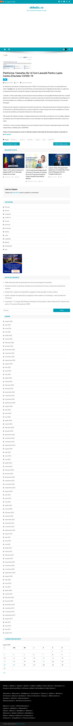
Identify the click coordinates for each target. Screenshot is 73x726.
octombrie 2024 (10, 399)
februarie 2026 (9, 342)
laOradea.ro (6, 698)
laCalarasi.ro (22, 696)
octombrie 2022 (10, 484)
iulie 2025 (8, 367)
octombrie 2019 (10, 611)
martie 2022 (8, 509)
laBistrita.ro (29, 710)
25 (14, 665)
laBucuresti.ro (16, 693)
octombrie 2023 (10, 441)
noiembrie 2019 (9, 608)
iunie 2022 (8, 498)
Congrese (8, 214)
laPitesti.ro (14, 698)
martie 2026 (8, 339)
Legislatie (8, 239)
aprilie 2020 (8, 590)
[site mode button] (65, 49)
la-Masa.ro (33, 686)
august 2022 (9, 491)
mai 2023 (8, 459)
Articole (7, 207)
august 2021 (9, 534)
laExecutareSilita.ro (16, 688)
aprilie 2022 (8, 505)
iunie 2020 (8, 583)
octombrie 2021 (10, 526)
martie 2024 (8, 424)
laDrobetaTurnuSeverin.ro (23, 700)
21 (43, 661)
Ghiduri (7, 232)
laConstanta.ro (35, 693)
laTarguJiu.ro (7, 718)
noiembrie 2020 (9, 565)
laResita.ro (21, 713)
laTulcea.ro (25, 718)
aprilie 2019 (8, 633)
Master (7, 242)
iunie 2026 (8, 328)
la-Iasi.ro (12, 706)
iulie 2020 (8, 580)
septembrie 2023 (10, 445)
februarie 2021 (9, 555)
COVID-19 (8, 217)
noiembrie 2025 (9, 353)
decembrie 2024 (10, 392)
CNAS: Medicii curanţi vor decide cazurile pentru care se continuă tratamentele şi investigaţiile (62, 144)
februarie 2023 (9, 470)
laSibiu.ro (5, 715)
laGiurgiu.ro (45, 696)
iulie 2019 (8, 622)
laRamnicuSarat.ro (23, 698)
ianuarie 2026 (9, 346)
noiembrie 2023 (9, 438)
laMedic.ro (13, 686)
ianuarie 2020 (9, 601)
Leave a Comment (27, 82)
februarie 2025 (9, 385)
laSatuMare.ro (29, 713)
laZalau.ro (32, 718)
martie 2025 (8, 381)
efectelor (30, 139)
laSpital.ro (20, 686)
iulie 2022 (8, 495)
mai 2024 (8, 417)
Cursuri (7, 221)
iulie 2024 (8, 410)
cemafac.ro (13, 139)
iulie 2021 (8, 537)
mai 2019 (8, 629)
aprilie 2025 (8, 378)
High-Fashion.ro (51, 688)
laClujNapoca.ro (25, 693)
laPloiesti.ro (59, 693)
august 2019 (9, 618)
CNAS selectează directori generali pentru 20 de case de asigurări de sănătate (28, 282)
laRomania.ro (7, 693)
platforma (51, 139)
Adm (17, 82)
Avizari (7, 210)
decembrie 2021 (10, 519)
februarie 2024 (9, 427)
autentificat (16, 192)
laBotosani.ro (7, 713)
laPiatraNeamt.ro (41, 688)
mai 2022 (8, 502)
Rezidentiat (8, 246)
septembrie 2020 (10, 572)
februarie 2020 (9, 597)
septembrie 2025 (10, 360)
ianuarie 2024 (9, 431)
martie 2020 (8, 594)
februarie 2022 (9, 512)
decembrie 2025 (10, 349)
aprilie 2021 (8, 548)
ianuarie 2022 (9, 516)
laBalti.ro (32, 688)
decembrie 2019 (10, 604)
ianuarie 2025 (9, 388)
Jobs (6, 235)
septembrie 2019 (10, 615)
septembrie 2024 (10, 403)
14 (43, 658)
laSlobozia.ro (20, 715)
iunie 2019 (8, 626)
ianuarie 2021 (9, 558)
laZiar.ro (45, 686)
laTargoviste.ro (28, 715)
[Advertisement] (36, 33)
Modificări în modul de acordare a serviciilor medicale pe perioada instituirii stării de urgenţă (13, 144)
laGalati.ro (52, 693)
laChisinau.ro (26, 688)
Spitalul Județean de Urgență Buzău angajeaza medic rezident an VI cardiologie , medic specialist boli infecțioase (35, 297)
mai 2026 (8, 332)
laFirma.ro (51, 686)
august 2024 (9, 406)
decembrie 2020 (10, 562)
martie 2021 (8, 551)
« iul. (4, 673)
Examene (8, 228)
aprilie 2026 (8, 335)
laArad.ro (5, 710)
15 (53, 658)
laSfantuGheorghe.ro (22, 706)
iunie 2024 (8, 413)
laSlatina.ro (12, 715)
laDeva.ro (30, 696)
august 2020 (9, 576)
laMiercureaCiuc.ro (54, 696)
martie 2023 (8, 466)
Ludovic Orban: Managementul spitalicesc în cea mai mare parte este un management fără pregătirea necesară (59, 171)
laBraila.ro (15, 713)
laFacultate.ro (59, 686)
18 (14, 661)
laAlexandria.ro (23, 708)
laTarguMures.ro (17, 718)
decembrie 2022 (10, 477)
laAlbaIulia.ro (14, 708)
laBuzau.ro (15, 696)
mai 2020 (8, 587)
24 (5, 665)
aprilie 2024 (8, 420)
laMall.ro (39, 686)
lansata (38, 139)
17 (5, 661)
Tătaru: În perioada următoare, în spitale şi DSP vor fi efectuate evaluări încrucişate (13, 172)
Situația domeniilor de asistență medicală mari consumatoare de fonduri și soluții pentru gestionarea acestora (35, 287)
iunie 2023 (8, 456)
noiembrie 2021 (9, 523)
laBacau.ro (12, 710)
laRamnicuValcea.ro (9, 700)
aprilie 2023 (8, 463)
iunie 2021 (8, 541)
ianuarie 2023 (9, 473)
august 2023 (9, 449)
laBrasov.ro (6, 706)
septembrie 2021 (10, 530)
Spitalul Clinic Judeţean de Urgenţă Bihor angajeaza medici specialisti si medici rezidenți (31, 292)
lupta (44, 139)
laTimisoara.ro (7, 696)
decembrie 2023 (10, 434)
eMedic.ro (36, 7)
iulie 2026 (8, 325)
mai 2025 (8, 374)
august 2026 (9, 321)
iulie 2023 (8, 452)
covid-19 (22, 139)
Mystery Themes (20, 724)
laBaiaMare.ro (21, 710)
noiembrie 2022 (9, 480)
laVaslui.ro (6, 708)
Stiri (5, 79)
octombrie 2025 (10, 356)
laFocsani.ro (36, 696)
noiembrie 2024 (9, 395)
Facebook (8, 134)
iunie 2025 (8, 371)
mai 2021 (8, 544)
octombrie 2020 (10, 569)
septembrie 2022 (10, 487)
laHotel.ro (26, 686)
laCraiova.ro (44, 693)
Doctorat (7, 224)
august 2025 (9, 364)
